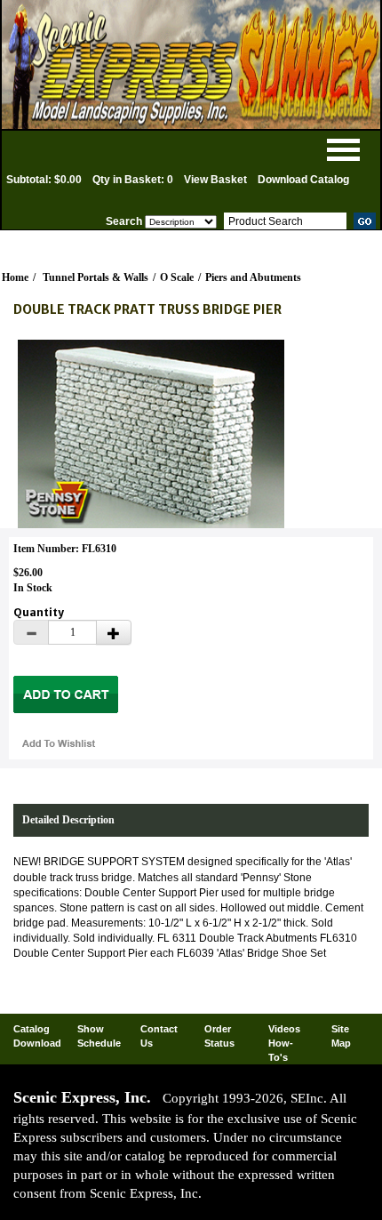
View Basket (215, 179)
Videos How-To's (284, 1042)
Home (15, 277)
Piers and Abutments (253, 277)
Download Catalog (303, 179)
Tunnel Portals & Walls (95, 277)
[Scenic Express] (191, 64)
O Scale (177, 277)
